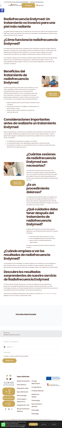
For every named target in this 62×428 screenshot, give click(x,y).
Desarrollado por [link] (8, 419)
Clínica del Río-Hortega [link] (49, 293)
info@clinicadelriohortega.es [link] (11, 334)
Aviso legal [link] (53, 419)
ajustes (23, 426)
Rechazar (43, 424)
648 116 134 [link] (6, 333)
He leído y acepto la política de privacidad (16, 356)
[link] (2, 10)
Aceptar (33, 424)
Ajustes (54, 424)
